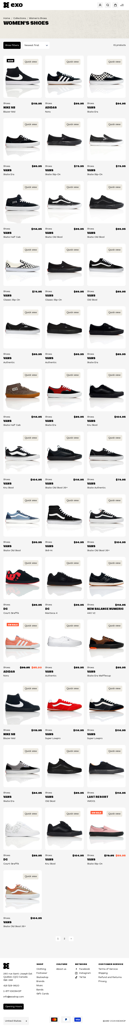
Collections (19, 18)
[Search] (108, 5)
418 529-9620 (11, 986)
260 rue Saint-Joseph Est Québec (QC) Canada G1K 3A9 (17, 977)
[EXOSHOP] (13, 5)
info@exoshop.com (13, 997)
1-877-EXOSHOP (12, 991)
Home (6, 18)
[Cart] (115, 5)
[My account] (100, 5)
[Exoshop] (6, 965)
